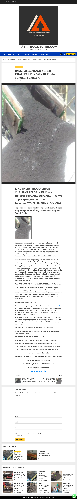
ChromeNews (43, 497)
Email (17, 422)
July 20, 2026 (67, 479)
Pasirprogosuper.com (38, 47)
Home (3, 54)
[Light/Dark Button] (61, 54)
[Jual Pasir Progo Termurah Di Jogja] (56, 476)
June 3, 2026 (19, 492)
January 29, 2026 (44, 457)
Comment (18, 395)
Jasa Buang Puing (18, 472)
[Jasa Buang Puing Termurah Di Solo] (32, 455)
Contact (35, 54)
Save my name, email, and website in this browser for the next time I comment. (36, 435)
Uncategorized (18, 67)
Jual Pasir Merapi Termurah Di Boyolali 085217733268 (43, 487)
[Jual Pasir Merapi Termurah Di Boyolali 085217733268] (32, 487)
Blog (19, 54)
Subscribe (72, 54)
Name (17, 416)
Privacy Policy (44, 54)
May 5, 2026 (66, 492)
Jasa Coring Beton (67, 483)
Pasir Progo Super (67, 472)
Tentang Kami (11, 54)
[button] (64, 54)
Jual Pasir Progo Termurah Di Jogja (68, 475)
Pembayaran (26, 54)
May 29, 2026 (43, 492)
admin (17, 81)
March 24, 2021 (25, 81)
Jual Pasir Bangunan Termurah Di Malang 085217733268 (18, 456)
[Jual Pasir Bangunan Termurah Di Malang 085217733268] (8, 455)
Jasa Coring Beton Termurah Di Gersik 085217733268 (68, 487)
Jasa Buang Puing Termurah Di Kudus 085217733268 (19, 487)
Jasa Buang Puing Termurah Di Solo (44, 454)
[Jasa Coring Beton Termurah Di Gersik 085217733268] (56, 487)
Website (17, 428)
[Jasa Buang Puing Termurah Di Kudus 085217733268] (8, 487)
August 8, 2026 (19, 478)
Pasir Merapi (41, 483)
